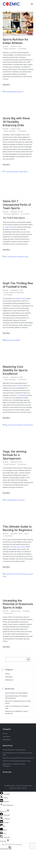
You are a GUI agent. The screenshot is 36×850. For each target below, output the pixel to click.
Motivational (15, 214)
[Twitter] (6, 776)
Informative (12, 48)
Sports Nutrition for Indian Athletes (15, 41)
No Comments (22, 48)
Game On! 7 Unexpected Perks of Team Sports (17, 204)
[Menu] (32, 4)
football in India (19, 298)
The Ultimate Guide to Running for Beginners (17, 528)
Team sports (9, 227)
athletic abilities (18, 385)
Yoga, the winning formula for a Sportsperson (14, 455)
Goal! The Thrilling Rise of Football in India (18, 285)
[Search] (28, 659)
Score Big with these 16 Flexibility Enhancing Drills (16, 122)
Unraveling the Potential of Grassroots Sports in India (18, 604)
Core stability (21, 395)
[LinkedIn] (1, 801)
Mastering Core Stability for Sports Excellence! (15, 370)
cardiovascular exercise (17, 547)
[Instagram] (5, 776)
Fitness (6, 48)
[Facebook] (3, 776)
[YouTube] (7, 776)
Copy (4, 849)
